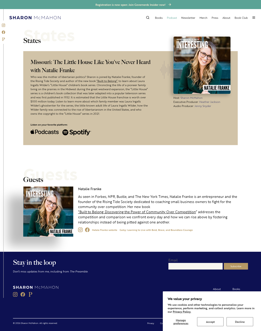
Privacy (150, 323)
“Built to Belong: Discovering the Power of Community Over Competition (137, 212)
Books (159, 17)
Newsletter (188, 17)
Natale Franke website (104, 229)
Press (215, 17)
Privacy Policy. (182, 311)
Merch (203, 17)
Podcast (172, 17)
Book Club (241, 17)
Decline (240, 321)
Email (173, 260)
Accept (210, 321)
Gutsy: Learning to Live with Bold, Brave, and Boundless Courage (156, 229)
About (226, 17)
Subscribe (235, 266)
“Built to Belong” (107, 81)
